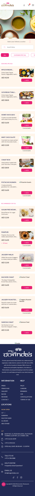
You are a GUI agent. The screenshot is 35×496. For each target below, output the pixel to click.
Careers (23, 388)
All (5, 55)
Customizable (27, 128)
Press (3, 385)
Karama (4, 415)
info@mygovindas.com (12, 473)
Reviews (4, 397)
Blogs (3, 394)
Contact (5, 399)
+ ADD (26, 80)
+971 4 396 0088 (10, 458)
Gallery (4, 391)
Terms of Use (25, 399)
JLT (2, 413)
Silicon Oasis (6, 418)
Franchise (5, 388)
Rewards (23, 391)
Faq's (22, 385)
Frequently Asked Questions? (14, 465)
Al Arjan (4, 421)
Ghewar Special (20, 55)
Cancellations (26, 397)
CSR (21, 394)
